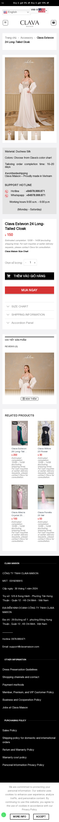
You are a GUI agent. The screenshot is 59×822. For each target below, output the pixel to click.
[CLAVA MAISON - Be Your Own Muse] (29, 23)
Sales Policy (9, 730)
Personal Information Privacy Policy (23, 764)
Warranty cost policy (14, 757)
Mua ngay (29, 290)
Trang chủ (10, 37)
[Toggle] (8, 306)
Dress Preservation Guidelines (19, 669)
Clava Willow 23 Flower (44, 450)
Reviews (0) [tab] (11, 346)
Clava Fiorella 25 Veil (45, 514)
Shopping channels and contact (20, 677)
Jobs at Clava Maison (15, 707)
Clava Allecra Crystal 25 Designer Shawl (19, 514)
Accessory (26, 37)
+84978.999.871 (35, 191)
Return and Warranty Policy (18, 749)
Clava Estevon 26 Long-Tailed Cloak (19, 450)
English (12, 12)
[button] (5, 22)
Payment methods (13, 684)
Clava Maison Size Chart (16, 251)
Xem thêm (31, 399)
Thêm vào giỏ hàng (29, 276)
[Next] (49, 94)
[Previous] (10, 94)
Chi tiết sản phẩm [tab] (15, 340)
